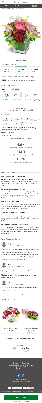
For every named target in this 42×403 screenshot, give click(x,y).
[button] (38, 398)
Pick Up (16, 89)
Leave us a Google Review (21, 381)
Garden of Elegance (21, 2)
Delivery (5, 90)
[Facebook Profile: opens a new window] (18, 375)
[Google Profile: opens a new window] (23, 375)
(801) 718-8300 (21, 367)
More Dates (35, 95)
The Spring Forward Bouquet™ (23, 270)
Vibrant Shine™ (19, 249)
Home (3, 8)
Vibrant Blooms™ (19, 287)
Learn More (32, 80)
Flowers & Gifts (10, 8)
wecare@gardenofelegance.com (21, 369)
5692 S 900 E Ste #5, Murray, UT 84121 (21, 365)
